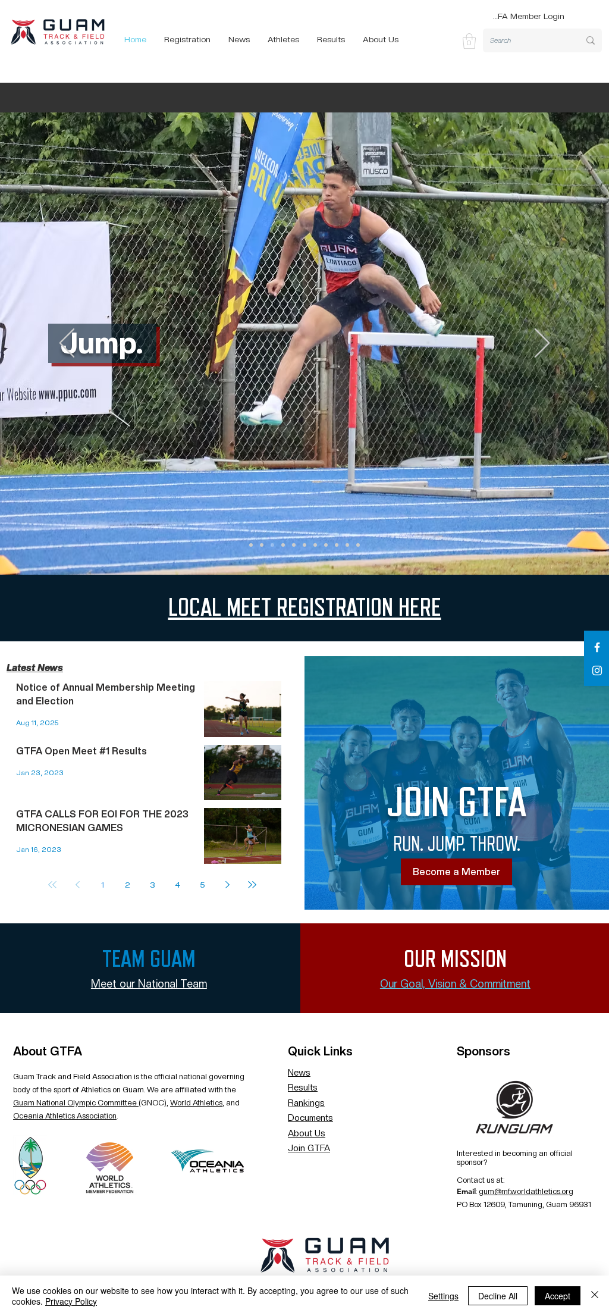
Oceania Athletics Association (65, 1115)
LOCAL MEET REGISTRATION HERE (304, 608)
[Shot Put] (336, 545)
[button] (469, 41)
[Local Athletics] (294, 545)
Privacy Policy (71, 1301)
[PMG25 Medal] (347, 545)
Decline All (497, 1296)
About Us (306, 1133)
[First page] (52, 884)
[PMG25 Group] (251, 545)
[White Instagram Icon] (597, 670)
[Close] (595, 1295)
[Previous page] (77, 884)
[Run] (261, 545)
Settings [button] (443, 1296)
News (299, 1072)
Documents (310, 1118)
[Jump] (272, 545)
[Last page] (252, 884)
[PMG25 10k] (304, 545)
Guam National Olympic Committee (76, 1102)
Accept (557, 1296)
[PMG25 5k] (326, 545)
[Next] (542, 343)
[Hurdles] (315, 545)
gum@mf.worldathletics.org (526, 1191)
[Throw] (283, 545)
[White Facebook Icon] (597, 647)
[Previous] (66, 343)
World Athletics (196, 1102)
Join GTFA (309, 1148)
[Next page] (227, 884)
